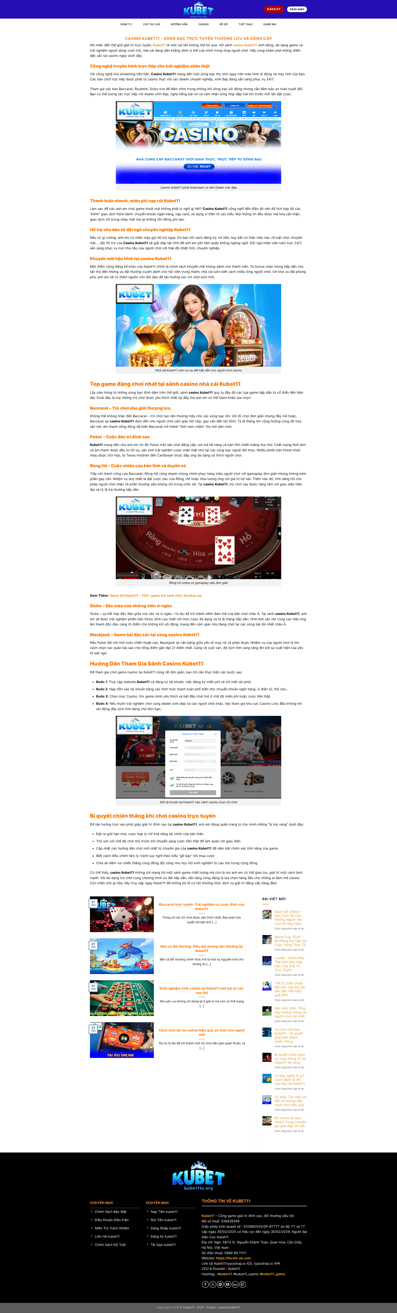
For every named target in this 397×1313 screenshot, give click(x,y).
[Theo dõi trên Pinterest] (220, 1284)
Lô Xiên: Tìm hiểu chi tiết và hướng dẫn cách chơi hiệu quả (291, 1101)
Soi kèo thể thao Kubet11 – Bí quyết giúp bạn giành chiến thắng (289, 1035)
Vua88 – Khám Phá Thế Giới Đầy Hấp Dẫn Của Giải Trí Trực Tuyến (289, 964)
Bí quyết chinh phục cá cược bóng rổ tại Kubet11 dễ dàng (290, 1059)
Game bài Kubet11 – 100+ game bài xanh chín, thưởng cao (156, 595)
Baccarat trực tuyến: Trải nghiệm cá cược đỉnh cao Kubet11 (201, 906)
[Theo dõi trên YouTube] (227, 1284)
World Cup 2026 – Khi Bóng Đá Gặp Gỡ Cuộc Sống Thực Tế (291, 941)
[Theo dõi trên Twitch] (242, 1284)
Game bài (269, 24)
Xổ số (223, 24)
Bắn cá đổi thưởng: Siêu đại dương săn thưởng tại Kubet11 (201, 948)
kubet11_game (273, 1274)
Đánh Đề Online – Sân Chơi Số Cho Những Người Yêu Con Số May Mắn (288, 918)
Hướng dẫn (179, 24)
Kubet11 (127, 24)
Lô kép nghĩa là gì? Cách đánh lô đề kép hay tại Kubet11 (290, 1080)
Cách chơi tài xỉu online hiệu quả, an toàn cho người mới (202, 1032)
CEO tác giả (151, 24)
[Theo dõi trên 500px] (235, 1284)
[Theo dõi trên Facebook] (205, 1284)
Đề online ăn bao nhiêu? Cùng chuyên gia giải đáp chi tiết (290, 1122)
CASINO (203, 24)
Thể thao (245, 24)
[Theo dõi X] (212, 1284)
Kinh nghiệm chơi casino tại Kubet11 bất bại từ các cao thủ (202, 990)
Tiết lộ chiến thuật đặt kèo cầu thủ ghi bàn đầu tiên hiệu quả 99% (290, 989)
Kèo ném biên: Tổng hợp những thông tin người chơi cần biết (290, 1012)
